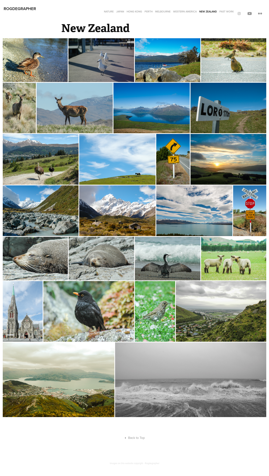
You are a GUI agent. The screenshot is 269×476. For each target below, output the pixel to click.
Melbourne (163, 11)
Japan (120, 11)
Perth (149, 11)
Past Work (226, 11)
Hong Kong (134, 11)
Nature (109, 11)
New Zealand (208, 11)
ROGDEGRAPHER (20, 9)
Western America (185, 11)
